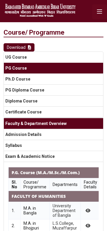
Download (16, 47)
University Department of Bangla (64, 210)
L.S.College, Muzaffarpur (65, 225)
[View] (88, 210)
